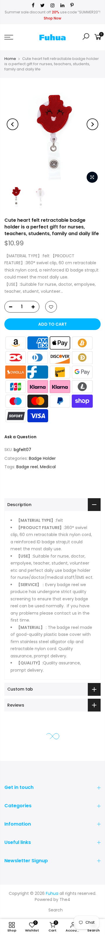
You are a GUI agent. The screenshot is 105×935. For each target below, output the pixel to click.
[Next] (92, 124)
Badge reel (27, 467)
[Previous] (12, 124)
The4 (65, 899)
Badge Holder (42, 458)
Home (10, 58)
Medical (48, 467)
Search (55, 910)
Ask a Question (20, 437)
